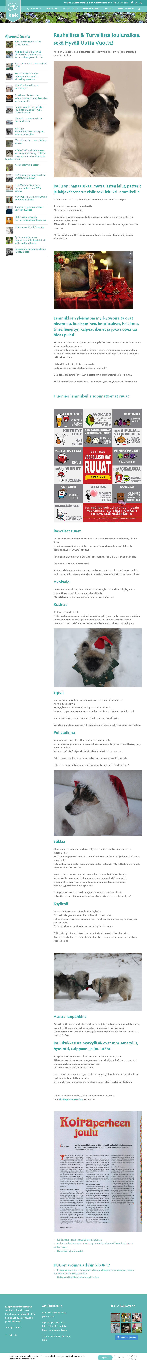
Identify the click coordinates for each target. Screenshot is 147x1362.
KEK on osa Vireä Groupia (29, 227)
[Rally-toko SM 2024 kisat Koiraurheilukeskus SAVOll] (115, 1317)
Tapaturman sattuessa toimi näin (31, 65)
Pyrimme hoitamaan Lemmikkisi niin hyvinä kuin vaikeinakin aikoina (30, 240)
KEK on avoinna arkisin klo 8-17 (82, 1265)
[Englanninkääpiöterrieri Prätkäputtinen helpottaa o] (115, 1328)
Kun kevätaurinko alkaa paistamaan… (28, 43)
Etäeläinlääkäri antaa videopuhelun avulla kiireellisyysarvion (26, 76)
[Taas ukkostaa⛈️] (126, 1328)
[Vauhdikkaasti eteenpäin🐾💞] (126, 1317)
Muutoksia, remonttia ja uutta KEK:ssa (28, 120)
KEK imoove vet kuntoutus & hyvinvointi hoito (31, 198)
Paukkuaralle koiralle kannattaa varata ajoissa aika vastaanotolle (31, 98)
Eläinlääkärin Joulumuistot (70, 1251)
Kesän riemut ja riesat (27, 165)
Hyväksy (105, 1358)
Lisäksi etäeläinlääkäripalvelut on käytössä (78, 1277)
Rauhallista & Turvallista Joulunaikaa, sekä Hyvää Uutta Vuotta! (28, 110)
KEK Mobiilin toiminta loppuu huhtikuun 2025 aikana (28, 188)
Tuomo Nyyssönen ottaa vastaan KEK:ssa (28, 208)
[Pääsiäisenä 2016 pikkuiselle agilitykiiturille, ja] (137, 1317)
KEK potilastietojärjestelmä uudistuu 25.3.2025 (30, 176)
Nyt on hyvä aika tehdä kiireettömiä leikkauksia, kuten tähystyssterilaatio (29, 55)
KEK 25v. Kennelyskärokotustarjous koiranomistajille (29, 131)
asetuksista (30, 1359)
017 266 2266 (122, 3)
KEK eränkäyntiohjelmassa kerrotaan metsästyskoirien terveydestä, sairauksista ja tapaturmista (25, 154)
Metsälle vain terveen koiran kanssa (31, 141)
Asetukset (122, 1358)
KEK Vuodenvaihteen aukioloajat (26, 86)
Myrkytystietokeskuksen (71, 1099)
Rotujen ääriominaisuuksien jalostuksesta (30, 250)
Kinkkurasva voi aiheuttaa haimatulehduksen (79, 1240)
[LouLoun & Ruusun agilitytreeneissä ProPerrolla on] (137, 1328)
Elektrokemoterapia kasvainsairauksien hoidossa (30, 218)
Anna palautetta (13, 1327)
